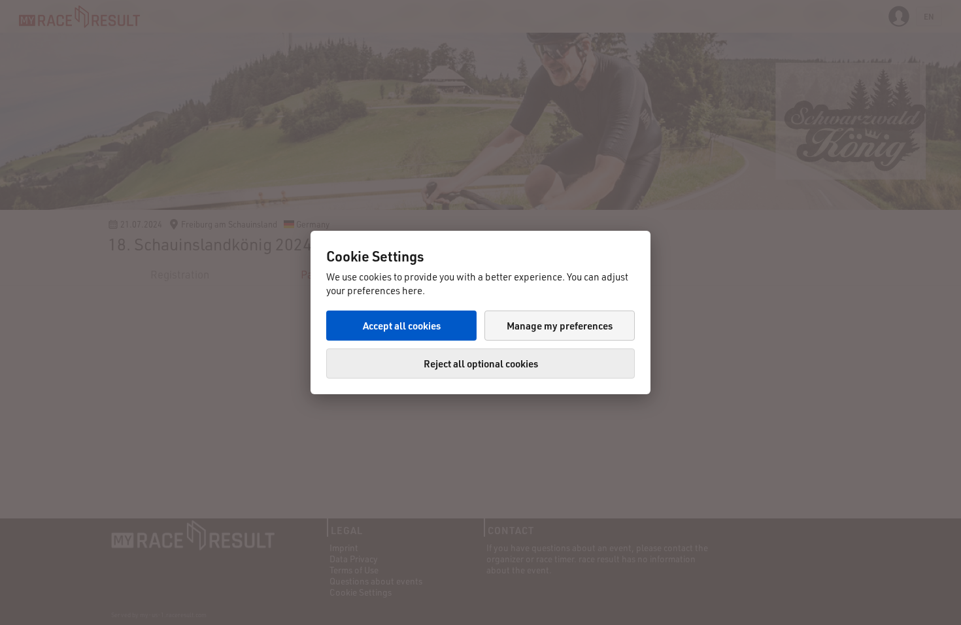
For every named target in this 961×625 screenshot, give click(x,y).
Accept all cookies (402, 325)
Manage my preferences (560, 325)
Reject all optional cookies (481, 363)
